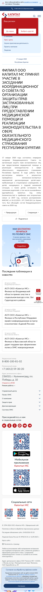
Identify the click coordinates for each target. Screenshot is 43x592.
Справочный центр (9, 391)
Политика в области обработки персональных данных (20, 529)
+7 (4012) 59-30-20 (13, 368)
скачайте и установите (31, 2)
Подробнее (21, 246)
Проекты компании (10, 47)
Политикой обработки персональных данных (21, 581)
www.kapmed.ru (7, 556)
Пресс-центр (8, 40)
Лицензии (7, 50)
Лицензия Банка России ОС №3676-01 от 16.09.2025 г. (20, 537)
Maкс (9, 518)
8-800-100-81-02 (12, 361)
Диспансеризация (9, 406)
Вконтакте (21, 518)
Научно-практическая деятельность (16, 43)
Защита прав (7, 402)
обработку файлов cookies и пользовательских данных (20, 575)
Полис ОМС (6, 395)
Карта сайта (6, 540)
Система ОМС (7, 410)
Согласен (21, 586)
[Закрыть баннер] (40, 3)
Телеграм (34, 518)
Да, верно (10, 31)
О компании (8, 36)
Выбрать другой (27, 31)
